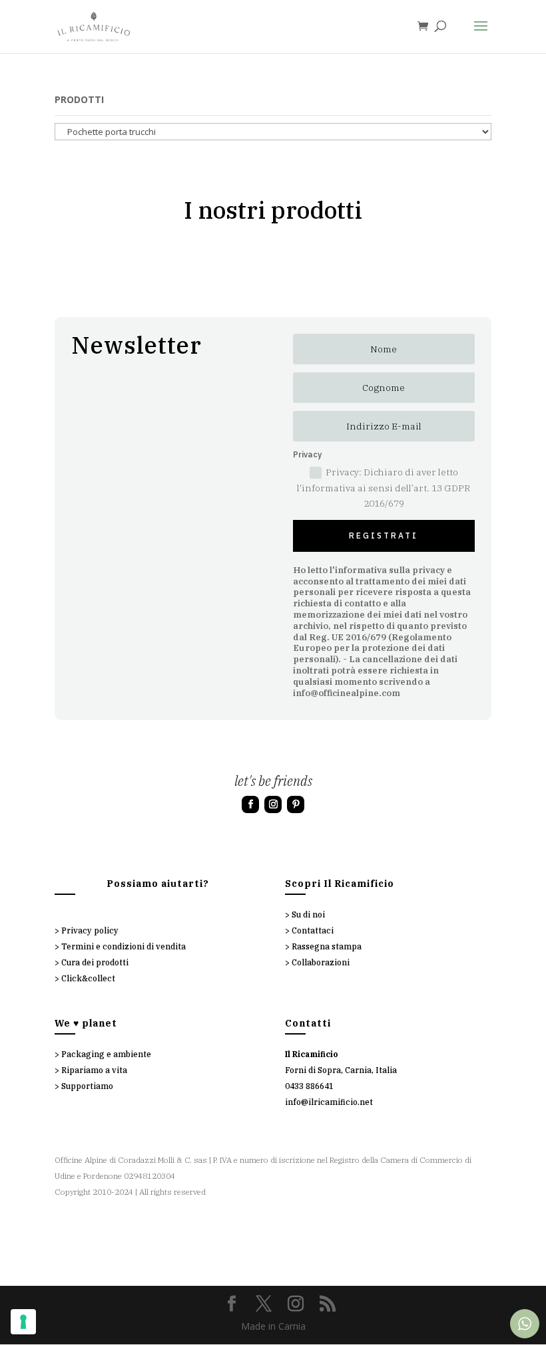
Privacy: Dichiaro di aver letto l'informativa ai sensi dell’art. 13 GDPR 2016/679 (383, 488)
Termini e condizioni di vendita (123, 946)
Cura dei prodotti (95, 962)
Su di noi (308, 914)
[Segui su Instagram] (273, 804)
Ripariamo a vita (94, 1070)
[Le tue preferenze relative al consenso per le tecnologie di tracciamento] (23, 1321)
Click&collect (88, 978)
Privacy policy (90, 930)
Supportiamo (87, 1086)
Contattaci (313, 930)
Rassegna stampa (327, 946)
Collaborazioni (321, 962)
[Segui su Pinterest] (295, 804)
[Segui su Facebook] (250, 804)
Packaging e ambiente (106, 1054)
